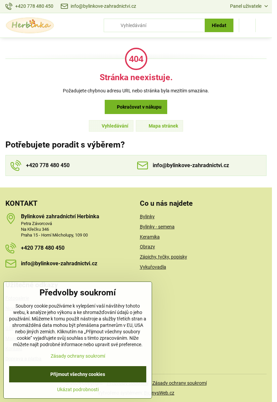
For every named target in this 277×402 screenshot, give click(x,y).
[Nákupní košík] (247, 25)
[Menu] (264, 25)
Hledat (219, 25)
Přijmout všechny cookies (77, 374)
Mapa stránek (163, 126)
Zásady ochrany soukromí (179, 383)
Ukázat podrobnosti (78, 389)
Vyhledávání (114, 126)
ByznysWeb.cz (159, 393)
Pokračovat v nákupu (138, 107)
